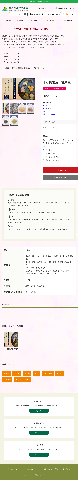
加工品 (45, 105)
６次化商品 (48, 373)
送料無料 (7, 379)
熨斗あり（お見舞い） (54, 157)
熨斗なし (49, 150)
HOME (8, 21)
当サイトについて (13, 469)
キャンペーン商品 (23, 379)
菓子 (51, 108)
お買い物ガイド (35, 21)
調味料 (27, 373)
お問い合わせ (67, 21)
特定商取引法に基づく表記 (49, 469)
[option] (18, 89)
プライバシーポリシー (30, 469)
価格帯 (45, 111)
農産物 (6, 373)
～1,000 (52, 114)
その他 (59, 373)
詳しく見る (39, 411)
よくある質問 (51, 21)
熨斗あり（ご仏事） (53, 160)
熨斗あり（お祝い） (53, 153)
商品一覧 (20, 21)
